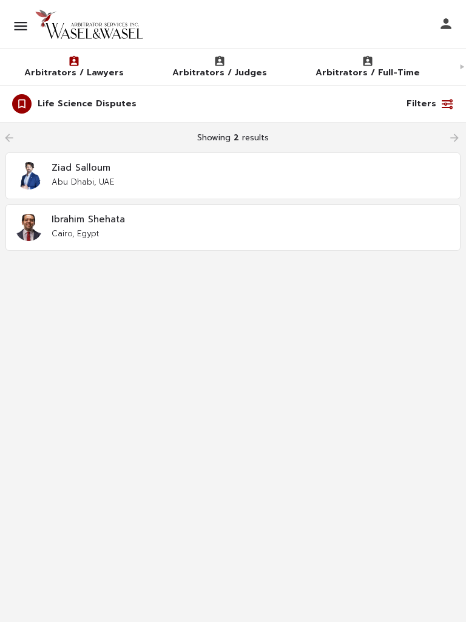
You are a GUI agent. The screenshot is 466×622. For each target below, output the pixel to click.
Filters (421, 103)
